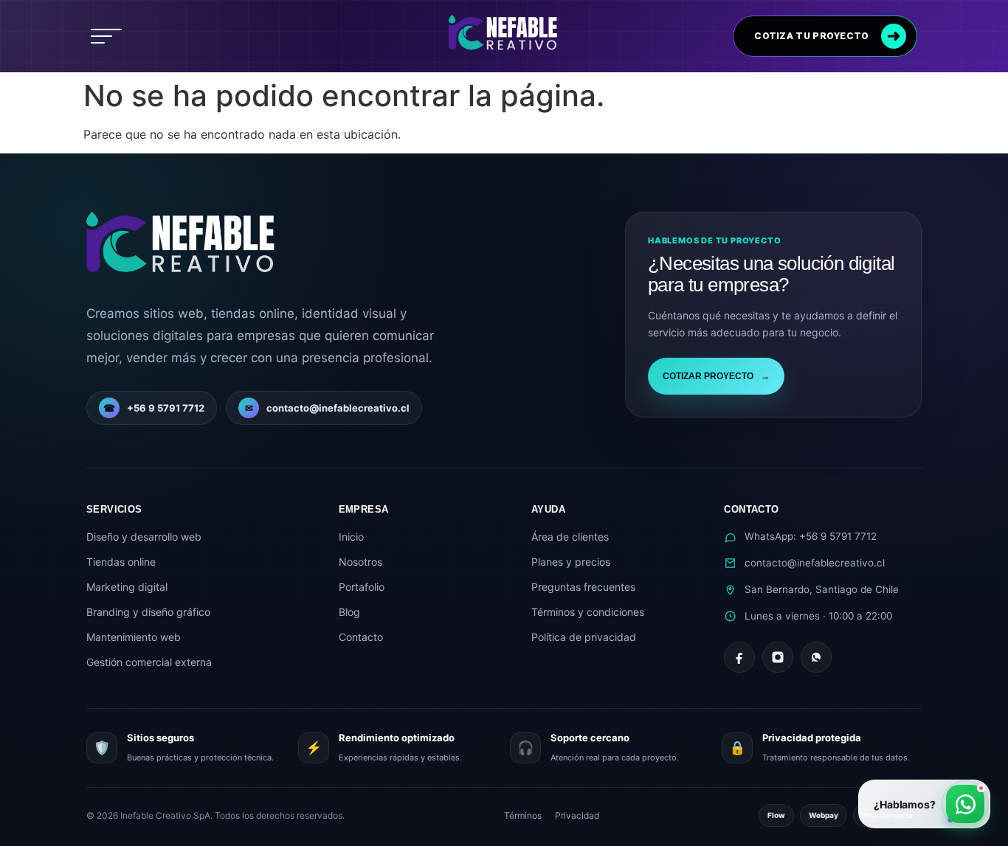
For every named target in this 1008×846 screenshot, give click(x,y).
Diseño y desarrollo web (143, 536)
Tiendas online (121, 561)
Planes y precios (570, 561)
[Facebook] (739, 657)
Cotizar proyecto (716, 376)
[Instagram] (777, 657)
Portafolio (361, 586)
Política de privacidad (583, 637)
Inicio (351, 536)
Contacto (361, 637)
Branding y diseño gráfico (148, 612)
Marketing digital (127, 586)
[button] (106, 36)
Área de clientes (570, 536)
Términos (523, 815)
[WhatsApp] (816, 657)
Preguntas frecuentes (583, 586)
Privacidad (577, 815)
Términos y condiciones (587, 612)
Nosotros (360, 561)
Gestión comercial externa (149, 662)
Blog (349, 612)
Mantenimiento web (133, 637)
